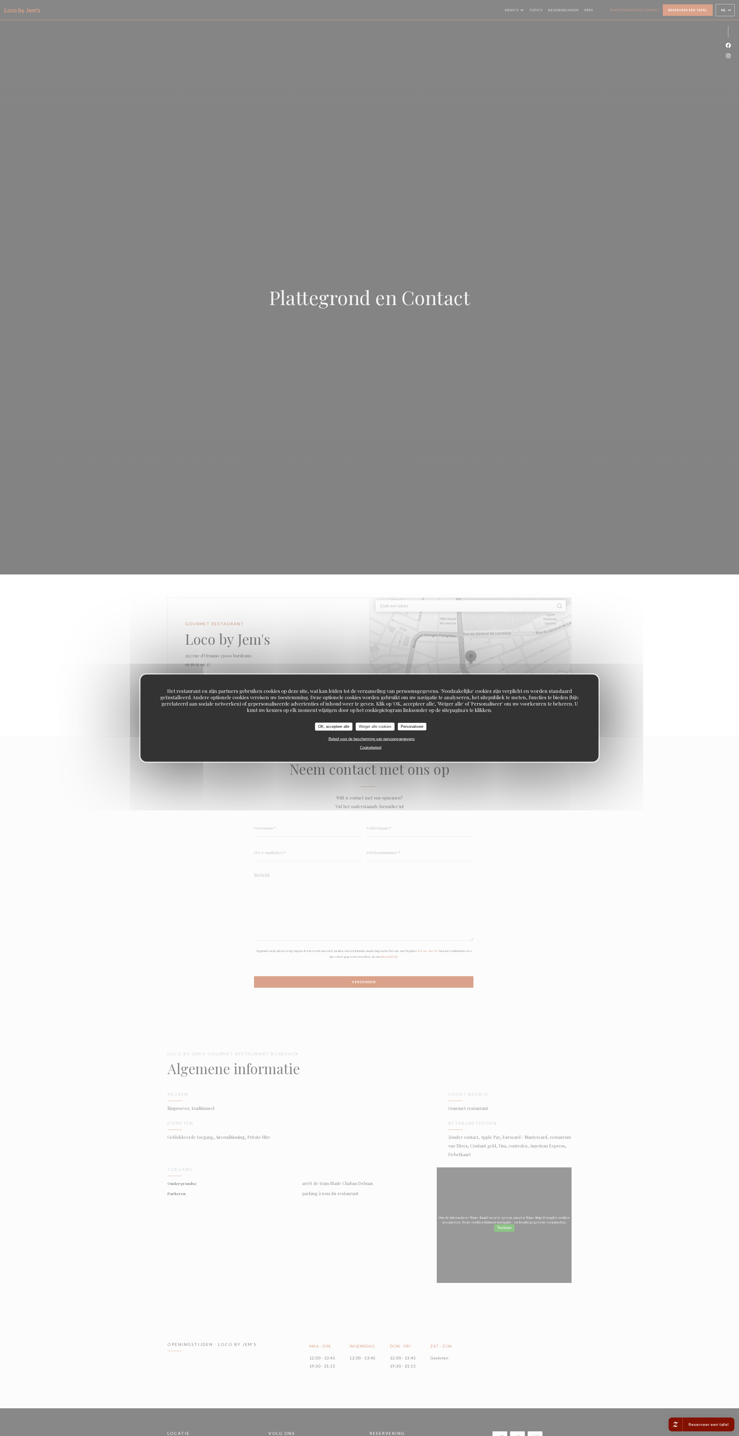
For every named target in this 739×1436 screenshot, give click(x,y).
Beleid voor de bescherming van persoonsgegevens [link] (372, 738)
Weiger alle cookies (375, 726)
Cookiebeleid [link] (370, 747)
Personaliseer (412, 726)
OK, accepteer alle (333, 726)
